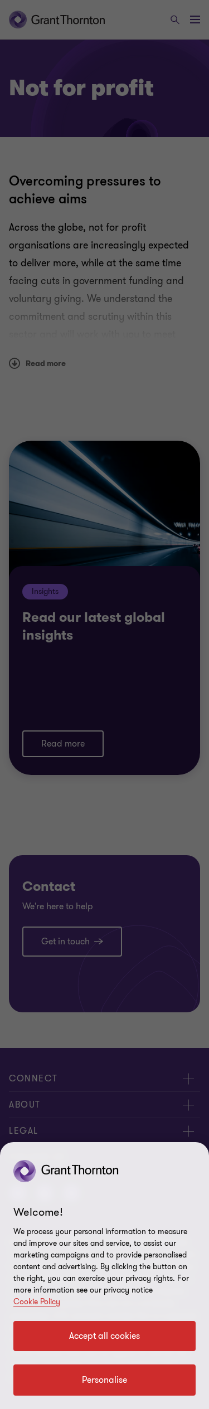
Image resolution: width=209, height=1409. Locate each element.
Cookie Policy (36, 1301)
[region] (104, 1275)
